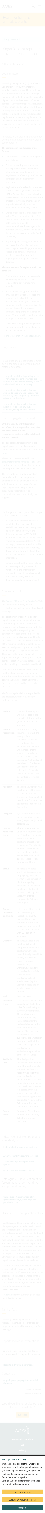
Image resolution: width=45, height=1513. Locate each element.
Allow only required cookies (22, 1499)
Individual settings (22, 1492)
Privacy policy (20, 1477)
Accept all (22, 1507)
